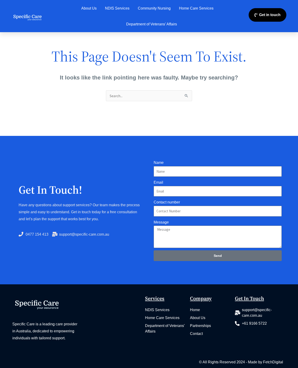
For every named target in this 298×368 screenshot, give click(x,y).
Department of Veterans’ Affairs (151, 24)
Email (158, 182)
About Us (89, 8)
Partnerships (200, 326)
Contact (196, 334)
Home (195, 310)
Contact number (167, 202)
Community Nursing (154, 8)
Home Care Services (196, 8)
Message (161, 222)
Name (159, 163)
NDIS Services (117, 8)
